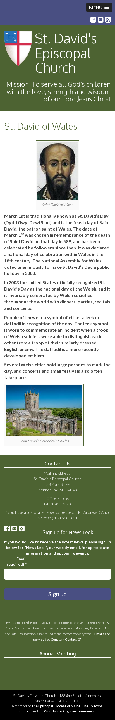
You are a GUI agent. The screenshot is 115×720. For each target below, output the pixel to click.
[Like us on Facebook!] (93, 20)
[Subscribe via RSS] (108, 20)
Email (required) (16, 561)
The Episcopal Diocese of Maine (55, 706)
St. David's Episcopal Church (66, 53)
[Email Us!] (101, 20)
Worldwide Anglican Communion (70, 711)
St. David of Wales (40, 126)
